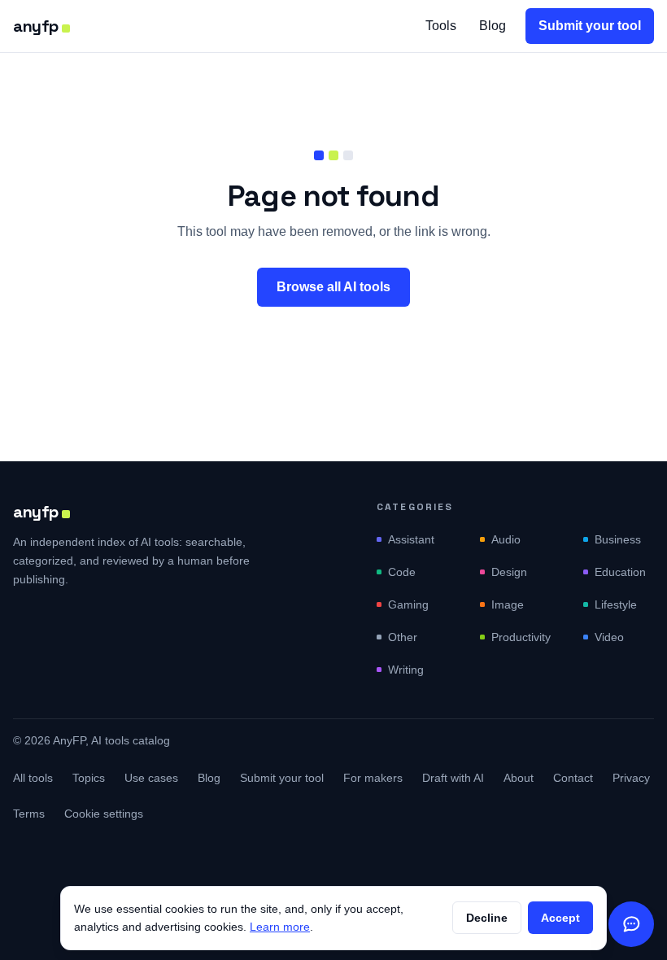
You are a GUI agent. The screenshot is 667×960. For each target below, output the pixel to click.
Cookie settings (103, 813)
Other (402, 637)
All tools (33, 777)
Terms (29, 813)
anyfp (36, 26)
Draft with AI (453, 777)
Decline (487, 917)
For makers (373, 777)
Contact (573, 777)
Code (402, 571)
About (519, 777)
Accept (560, 917)
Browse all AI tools (333, 287)
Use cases (151, 777)
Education (620, 571)
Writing (406, 669)
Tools (440, 26)
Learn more (280, 926)
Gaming (408, 604)
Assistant (411, 539)
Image (507, 604)
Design (509, 571)
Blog (492, 26)
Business (618, 539)
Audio (506, 539)
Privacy (631, 777)
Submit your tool (589, 26)
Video (609, 637)
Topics (88, 777)
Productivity (521, 637)
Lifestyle (616, 604)
